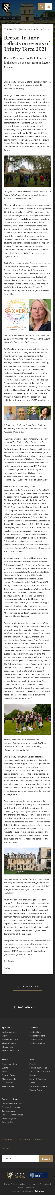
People (33, 1064)
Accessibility (7, 1122)
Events (5, 1068)
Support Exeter (9, 1075)
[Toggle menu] (48, 6)
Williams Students (10, 1039)
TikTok (5, 1148)
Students (34, 1028)
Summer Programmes (11, 1107)
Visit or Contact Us (10, 1051)
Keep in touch (8, 1086)
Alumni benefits (9, 1079)
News (4, 1071)
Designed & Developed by (27, 1191)
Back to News (26, 1007)
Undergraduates (9, 1032)
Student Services (37, 1043)
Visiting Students (9, 1043)
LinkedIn (38, 1140)
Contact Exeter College (12, 1115)
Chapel (33, 1083)
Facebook (25, 1140)
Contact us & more (10, 1099)
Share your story (9, 1064)
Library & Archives (38, 1079)
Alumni (5, 1060)
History (33, 1075)
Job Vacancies (8, 1111)
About (32, 1060)
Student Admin (36, 1039)
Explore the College (38, 1068)
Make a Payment (9, 1118)
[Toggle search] (41, 6)
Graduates (6, 1036)
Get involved (7, 1083)
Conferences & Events (12, 1103)
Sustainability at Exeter (40, 1071)
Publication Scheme (38, 1086)
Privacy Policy (36, 1090)
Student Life (7, 1047)
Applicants (7, 1028)
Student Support (37, 1036)
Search (46, 1159)
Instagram (7, 1140)
